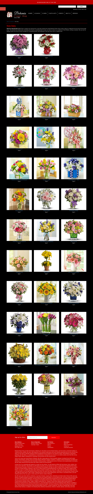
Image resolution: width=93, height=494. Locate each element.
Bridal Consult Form (68, 444)
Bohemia (20, 14)
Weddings (75, 13)
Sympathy (61, 13)
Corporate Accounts (68, 447)
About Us (66, 443)
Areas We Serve (51, 443)
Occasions (37, 13)
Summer (30, 13)
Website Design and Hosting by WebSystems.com (77, 492)
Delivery (49, 444)
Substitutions (50, 447)
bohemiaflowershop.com (52, 468)
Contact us (66, 446)
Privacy (49, 446)
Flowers (44, 13)
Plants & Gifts (52, 13)
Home (8, 21)
